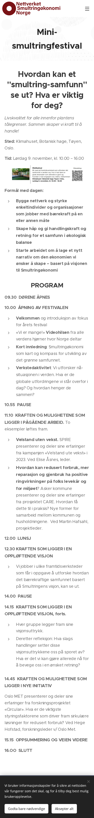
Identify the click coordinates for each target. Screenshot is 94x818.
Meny (87, 8)
